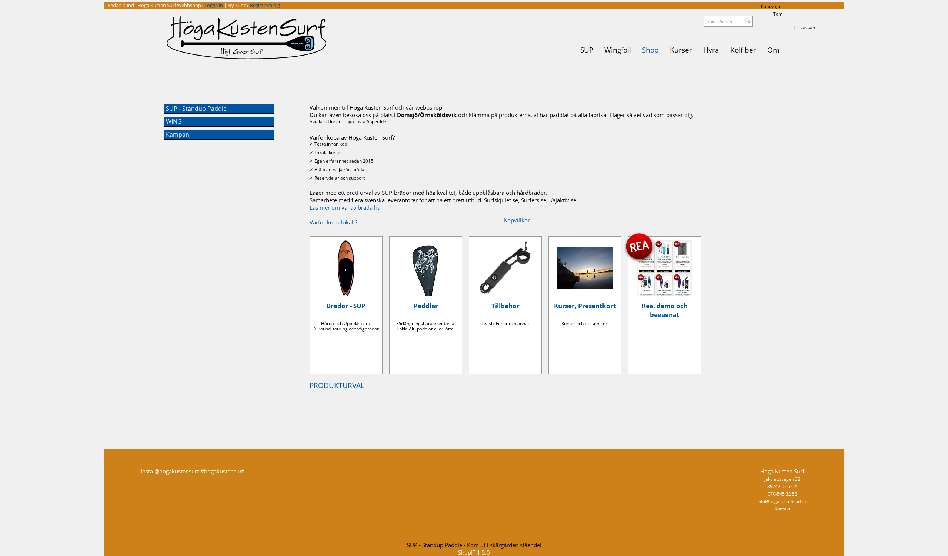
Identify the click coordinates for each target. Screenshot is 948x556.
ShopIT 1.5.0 (474, 552)
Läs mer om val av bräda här (346, 207)
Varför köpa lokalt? (333, 222)
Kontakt (782, 509)
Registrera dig (265, 5)
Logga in (214, 5)
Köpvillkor (517, 220)
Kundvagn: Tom (771, 10)
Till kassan (804, 27)
